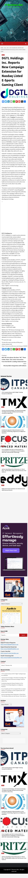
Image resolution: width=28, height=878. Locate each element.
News (3, 54)
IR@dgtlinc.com (9, 325)
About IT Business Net (6, 665)
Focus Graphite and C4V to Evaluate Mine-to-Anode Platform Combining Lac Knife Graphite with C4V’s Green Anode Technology (13, 451)
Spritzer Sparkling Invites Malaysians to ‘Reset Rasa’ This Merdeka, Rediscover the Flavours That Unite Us (14, 470)
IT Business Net (14, 5)
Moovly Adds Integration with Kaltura (14, 364)
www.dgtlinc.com (15, 255)
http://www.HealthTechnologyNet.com (11, 657)
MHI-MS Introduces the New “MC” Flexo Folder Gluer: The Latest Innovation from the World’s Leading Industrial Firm (14, 358)
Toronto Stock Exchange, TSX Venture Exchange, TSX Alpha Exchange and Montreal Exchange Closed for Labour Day (14, 412)
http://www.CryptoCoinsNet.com (10, 653)
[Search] (26, 43)
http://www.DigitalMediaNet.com (10, 649)
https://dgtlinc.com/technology (10, 285)
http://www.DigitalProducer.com (9, 644)
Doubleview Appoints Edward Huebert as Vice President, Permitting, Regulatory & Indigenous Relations (13, 431)
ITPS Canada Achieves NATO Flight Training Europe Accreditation (13, 674)
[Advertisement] (14, 23)
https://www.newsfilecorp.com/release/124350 (14, 346)
